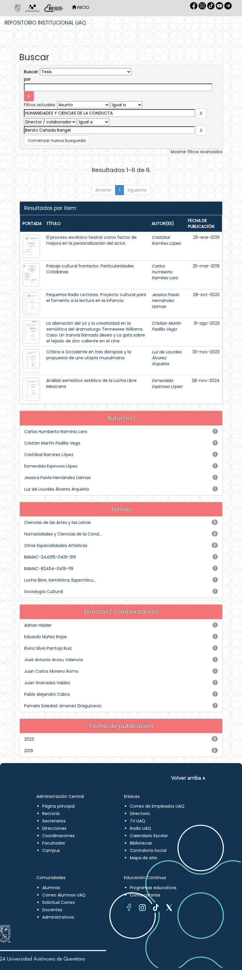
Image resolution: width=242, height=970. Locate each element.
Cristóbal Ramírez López (166, 240)
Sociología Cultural (43, 592)
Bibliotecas (141, 843)
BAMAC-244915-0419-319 (50, 557)
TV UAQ (137, 821)
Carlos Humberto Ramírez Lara (165, 272)
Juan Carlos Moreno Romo (51, 671)
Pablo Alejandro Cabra (47, 694)
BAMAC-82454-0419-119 (48, 568)
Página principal (58, 806)
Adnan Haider (38, 625)
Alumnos (51, 888)
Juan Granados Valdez (47, 683)
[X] (169, 907)
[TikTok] (156, 907)
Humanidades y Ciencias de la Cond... (63, 534)
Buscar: (31, 72)
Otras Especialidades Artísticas (55, 545)
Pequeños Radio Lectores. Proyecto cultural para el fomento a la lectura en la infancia (96, 297)
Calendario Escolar (149, 836)
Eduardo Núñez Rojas (45, 637)
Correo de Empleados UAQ (157, 806)
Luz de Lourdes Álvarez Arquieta (56, 489)
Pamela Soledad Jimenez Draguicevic (63, 706)
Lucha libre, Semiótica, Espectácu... (60, 580)
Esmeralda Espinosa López (167, 383)
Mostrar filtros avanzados (197, 152)
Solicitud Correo (58, 902)
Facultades (53, 843)
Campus (51, 850)
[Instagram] (142, 907)
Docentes (52, 910)
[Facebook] (129, 907)
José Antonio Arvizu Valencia (53, 660)
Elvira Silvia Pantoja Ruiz (48, 648)
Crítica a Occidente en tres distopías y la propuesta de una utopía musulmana (88, 355)
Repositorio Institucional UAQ (45, 22)
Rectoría (51, 814)
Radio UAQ (140, 828)
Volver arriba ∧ (188, 778)
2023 (29, 739)
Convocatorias (145, 895)
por (27, 79)
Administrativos (58, 917)
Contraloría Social (148, 850)
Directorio (140, 814)
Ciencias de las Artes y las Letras (57, 522)
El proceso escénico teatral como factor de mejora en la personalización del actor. (91, 240)
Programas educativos (153, 888)
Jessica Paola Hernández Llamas (165, 300)
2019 (28, 751)
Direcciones (54, 828)
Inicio (82, 7)
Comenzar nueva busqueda (57, 140)
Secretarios (54, 821)
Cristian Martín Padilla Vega (166, 326)
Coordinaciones (58, 836)
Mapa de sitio (143, 858)
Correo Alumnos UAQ (64, 895)
